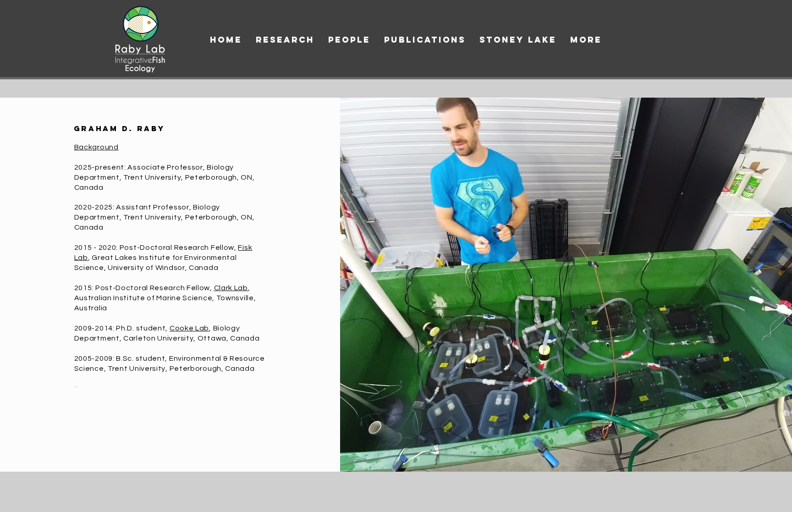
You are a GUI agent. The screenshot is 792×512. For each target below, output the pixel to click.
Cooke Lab (189, 328)
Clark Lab (231, 288)
